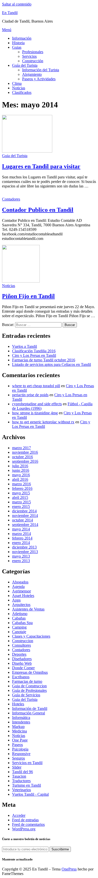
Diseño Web (22, 663)
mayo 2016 (21, 475)
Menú (6, 30)
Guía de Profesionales (29, 690)
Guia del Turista (14, 156)
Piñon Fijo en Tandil (28, 296)
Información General (28, 713)
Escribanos (20, 677)
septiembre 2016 (25, 461)
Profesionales (32, 52)
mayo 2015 (21, 493)
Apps (16, 600)
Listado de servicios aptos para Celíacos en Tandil (51, 364)
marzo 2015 (21, 502)
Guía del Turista (24, 65)
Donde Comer (23, 668)
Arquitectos (21, 604)
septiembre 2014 (25, 524)
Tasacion (19, 776)
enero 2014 (21, 543)
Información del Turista (40, 70)
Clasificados (21, 92)
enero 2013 (21, 561)
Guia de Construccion (29, 686)
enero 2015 (21, 506)
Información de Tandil (29, 708)
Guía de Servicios (26, 695)
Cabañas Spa (22, 623)
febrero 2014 (22, 538)
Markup (18, 726)
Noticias (18, 88)
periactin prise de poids (30, 395)
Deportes (19, 654)
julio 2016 (20, 466)
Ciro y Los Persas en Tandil (34, 355)
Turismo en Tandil (26, 785)
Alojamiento (32, 74)
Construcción (32, 61)
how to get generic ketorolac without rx (43, 422)
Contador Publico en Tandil (37, 210)
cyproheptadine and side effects (37, 404)
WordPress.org (23, 829)
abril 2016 (20, 479)
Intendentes (21, 722)
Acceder (18, 815)
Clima (17, 83)
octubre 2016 (22, 457)
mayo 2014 (21, 529)
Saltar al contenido (16, 4)
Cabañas (19, 618)
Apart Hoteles (23, 595)
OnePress (69, 869)
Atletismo (19, 614)
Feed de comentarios (28, 824)
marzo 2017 (21, 448)
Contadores (11, 199)
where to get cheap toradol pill (36, 386)
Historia (18, 43)
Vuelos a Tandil (24, 346)
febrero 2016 (22, 488)
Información (21, 38)
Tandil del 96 (22, 772)
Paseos (17, 744)
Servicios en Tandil (27, 763)
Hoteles (18, 704)
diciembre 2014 (24, 511)
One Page (20, 740)
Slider (16, 767)
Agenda (18, 586)
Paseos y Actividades (39, 79)
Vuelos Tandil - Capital (30, 794)
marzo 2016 (21, 484)
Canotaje (19, 632)
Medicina (19, 731)
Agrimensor (21, 591)
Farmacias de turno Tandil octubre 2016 (43, 360)
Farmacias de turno (27, 681)
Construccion (22, 641)
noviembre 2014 (25, 515)
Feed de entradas (25, 820)
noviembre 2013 (25, 552)
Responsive (21, 754)
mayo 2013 (21, 556)
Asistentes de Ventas (28, 609)
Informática (21, 717)
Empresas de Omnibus (30, 672)
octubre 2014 (22, 520)
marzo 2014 (21, 533)
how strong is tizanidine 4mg (35, 413)
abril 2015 (20, 497)
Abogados (20, 582)
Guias (16, 47)
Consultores (21, 645)
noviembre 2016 (25, 452)
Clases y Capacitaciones (31, 636)
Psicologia (20, 749)
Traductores (21, 781)
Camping (19, 627)
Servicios (29, 56)
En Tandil (10, 13)
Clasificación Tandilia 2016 (34, 351)
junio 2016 (20, 470)
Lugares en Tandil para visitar (41, 166)
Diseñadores (22, 659)
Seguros (18, 758)
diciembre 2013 (24, 547)
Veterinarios (21, 790)
